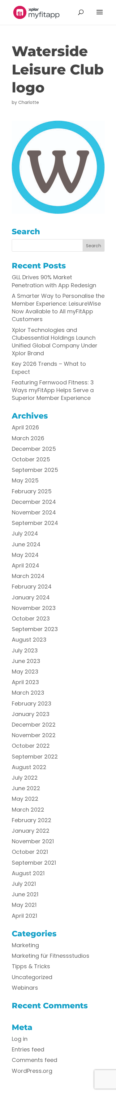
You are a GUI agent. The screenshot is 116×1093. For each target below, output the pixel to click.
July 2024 (25, 533)
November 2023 (34, 608)
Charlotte (28, 102)
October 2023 (31, 618)
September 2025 (35, 470)
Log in (20, 1039)
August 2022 (29, 767)
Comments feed (34, 1060)
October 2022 (31, 746)
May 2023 (25, 671)
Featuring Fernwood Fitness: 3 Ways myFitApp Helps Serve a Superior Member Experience (53, 390)
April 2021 (24, 916)
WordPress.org (32, 1071)
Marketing (25, 945)
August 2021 (28, 873)
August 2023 (29, 639)
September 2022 (35, 756)
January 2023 (30, 714)
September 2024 (35, 523)
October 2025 (31, 459)
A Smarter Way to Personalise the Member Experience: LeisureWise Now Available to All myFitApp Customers (58, 307)
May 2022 (25, 799)
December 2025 (34, 449)
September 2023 (35, 629)
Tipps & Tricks (31, 966)
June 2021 (25, 894)
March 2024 (28, 576)
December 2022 (34, 724)
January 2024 (31, 597)
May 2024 (25, 555)
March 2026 (28, 438)
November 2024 (34, 512)
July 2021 (24, 884)
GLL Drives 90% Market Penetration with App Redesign (54, 281)
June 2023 (26, 661)
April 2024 (25, 565)
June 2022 (26, 788)
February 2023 (31, 703)
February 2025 (32, 491)
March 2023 (28, 693)
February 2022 (31, 820)
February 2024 (32, 586)
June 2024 (26, 544)
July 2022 (25, 778)
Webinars (25, 988)
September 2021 (34, 863)
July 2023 (25, 650)
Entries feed (28, 1049)
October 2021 (30, 852)
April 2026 (25, 427)
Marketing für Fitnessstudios (50, 956)
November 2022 (34, 735)
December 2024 (34, 502)
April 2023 (25, 682)
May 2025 (25, 480)
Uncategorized (32, 977)
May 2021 (24, 905)
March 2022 (28, 809)
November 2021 (33, 841)
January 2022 (30, 831)
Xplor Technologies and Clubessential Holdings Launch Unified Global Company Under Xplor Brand (54, 341)
